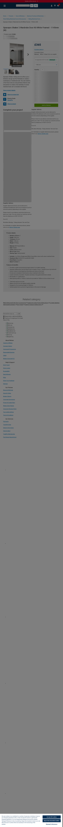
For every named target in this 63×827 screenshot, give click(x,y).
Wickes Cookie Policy (11, 824)
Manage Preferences (51, 824)
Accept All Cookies (52, 817)
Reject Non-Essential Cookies (51, 820)
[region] (31, 820)
